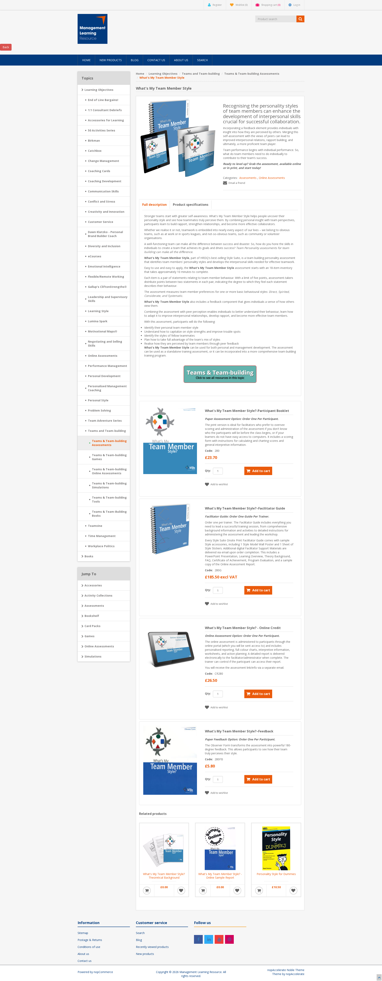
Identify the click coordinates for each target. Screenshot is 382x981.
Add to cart (261, 471)
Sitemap (83, 933)
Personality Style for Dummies (276, 874)
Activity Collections (98, 595)
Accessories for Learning (106, 120)
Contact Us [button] (156, 60)
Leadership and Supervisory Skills (108, 299)
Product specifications (190, 204)
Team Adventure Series (105, 420)
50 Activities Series (101, 130)
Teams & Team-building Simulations (109, 485)
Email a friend (237, 183)
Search (140, 933)
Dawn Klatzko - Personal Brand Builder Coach (105, 234)
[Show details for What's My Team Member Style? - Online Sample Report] (220, 847)
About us (83, 954)
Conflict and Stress (101, 201)
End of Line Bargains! (103, 100)
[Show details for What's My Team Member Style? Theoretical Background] (164, 847)
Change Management (103, 161)
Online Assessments (272, 178)
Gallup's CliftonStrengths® (107, 287)
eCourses (94, 256)
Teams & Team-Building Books (109, 513)
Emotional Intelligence (104, 266)
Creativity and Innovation (106, 212)
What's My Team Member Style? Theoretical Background (164, 875)
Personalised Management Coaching (107, 388)
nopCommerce (103, 972)
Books (89, 556)
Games (90, 636)
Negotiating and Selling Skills (105, 343)
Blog (139, 940)
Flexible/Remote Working (106, 276)
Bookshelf (92, 616)
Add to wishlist (219, 484)
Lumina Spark (97, 321)
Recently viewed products (152, 947)
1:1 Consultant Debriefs (105, 110)
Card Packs (92, 626)
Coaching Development (104, 181)
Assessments (247, 178)
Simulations (93, 656)
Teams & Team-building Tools (109, 499)
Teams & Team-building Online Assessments (109, 471)
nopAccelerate (295, 974)
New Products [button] (110, 60)
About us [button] (181, 60)
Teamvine (95, 526)
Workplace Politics (101, 546)
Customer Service (100, 222)
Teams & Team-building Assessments (109, 443)
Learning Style (98, 311)
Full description (154, 204)
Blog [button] (134, 60)
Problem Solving (99, 410)
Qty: (208, 470)
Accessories (93, 585)
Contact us (85, 961)
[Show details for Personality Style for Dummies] (276, 847)
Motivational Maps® (102, 331)
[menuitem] (86, 60)
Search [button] (202, 60)
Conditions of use (89, 947)
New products (145, 954)
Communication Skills (103, 191)
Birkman (94, 140)
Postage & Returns (90, 940)
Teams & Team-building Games (109, 457)
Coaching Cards (99, 171)
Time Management (102, 536)
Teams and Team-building (107, 431)
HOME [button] (86, 60)
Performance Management (107, 366)
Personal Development (104, 376)
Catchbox (94, 151)
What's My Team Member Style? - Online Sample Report (220, 875)
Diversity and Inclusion (104, 246)
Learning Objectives (99, 90)
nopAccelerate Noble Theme (285, 970)
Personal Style (98, 400)
